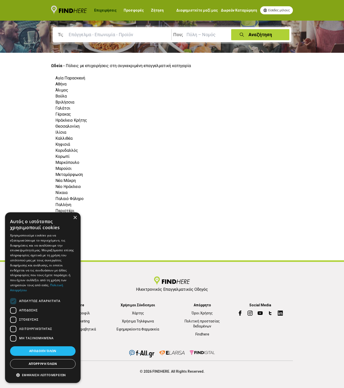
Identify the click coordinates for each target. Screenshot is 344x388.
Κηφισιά (62, 144)
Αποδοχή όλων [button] (42, 351)
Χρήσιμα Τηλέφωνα (138, 321)
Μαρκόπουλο (67, 162)
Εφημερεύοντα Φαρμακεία (138, 329)
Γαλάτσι (62, 108)
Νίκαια (61, 192)
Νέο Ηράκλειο (68, 186)
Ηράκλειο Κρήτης (71, 120)
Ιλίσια (60, 132)
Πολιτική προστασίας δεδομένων (202, 323)
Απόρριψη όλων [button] (43, 364)
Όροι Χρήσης (202, 313)
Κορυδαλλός (66, 150)
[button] (43, 375)
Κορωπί (62, 156)
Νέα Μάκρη (65, 180)
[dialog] (43, 297)
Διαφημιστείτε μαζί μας (197, 10)
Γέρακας (63, 114)
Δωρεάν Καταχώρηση (239, 10)
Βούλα (61, 96)
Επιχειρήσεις (105, 10)
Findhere (202, 334)
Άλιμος (61, 90)
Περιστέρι (64, 210)
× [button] (75, 218)
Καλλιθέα (64, 138)
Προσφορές (134, 10)
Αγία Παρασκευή (70, 78)
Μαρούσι (63, 168)
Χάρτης (138, 313)
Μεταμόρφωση (69, 174)
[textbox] (113, 34)
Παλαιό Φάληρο (69, 198)
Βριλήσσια (64, 102)
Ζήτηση (157, 10)
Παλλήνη (63, 204)
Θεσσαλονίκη (67, 126)
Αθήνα (60, 84)
